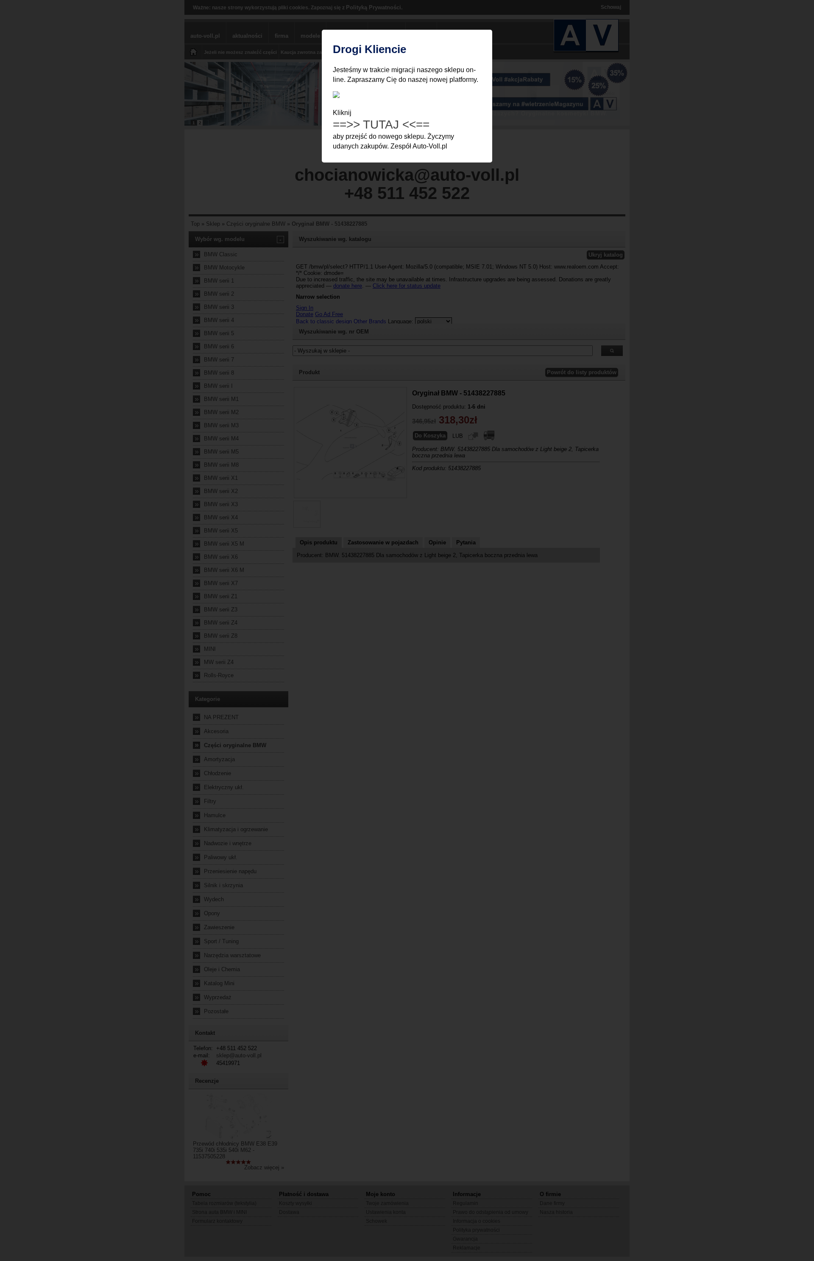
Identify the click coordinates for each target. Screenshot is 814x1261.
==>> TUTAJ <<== (381, 124)
